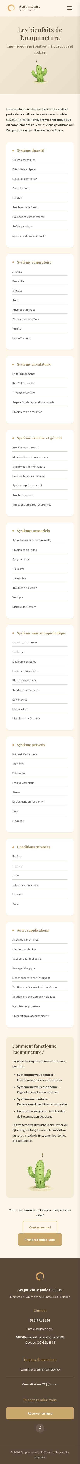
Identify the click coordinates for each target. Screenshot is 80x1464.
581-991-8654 (40, 1320)
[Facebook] (40, 1428)
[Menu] (69, 8)
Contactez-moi (40, 1227)
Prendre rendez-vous (40, 1239)
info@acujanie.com (40, 1329)
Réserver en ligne (40, 1413)
